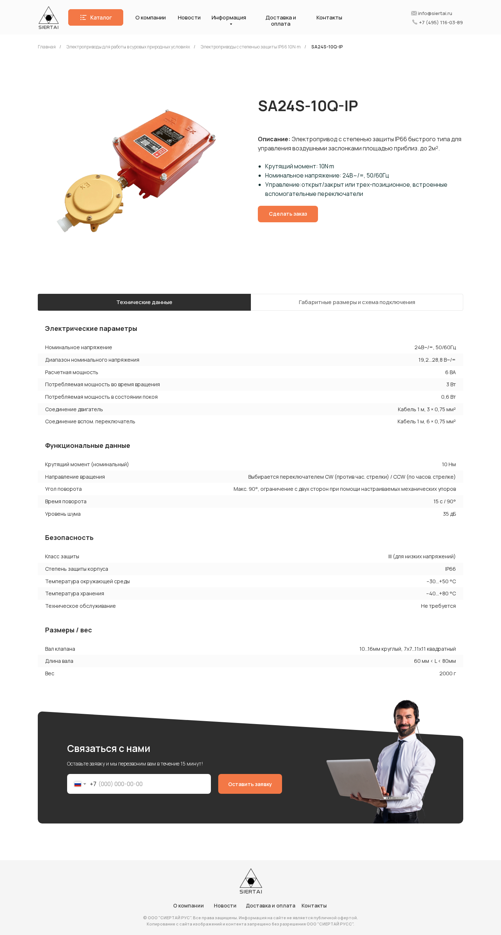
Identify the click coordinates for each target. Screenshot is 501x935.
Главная (47, 47)
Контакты (329, 17)
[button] (95, 17)
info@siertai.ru (435, 13)
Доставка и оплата (281, 21)
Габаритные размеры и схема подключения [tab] (357, 302)
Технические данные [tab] (144, 302)
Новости (189, 17)
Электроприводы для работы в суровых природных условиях (128, 47)
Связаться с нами (108, 748)
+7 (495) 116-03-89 (441, 22)
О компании (150, 17)
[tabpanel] (250, 369)
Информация (229, 17)
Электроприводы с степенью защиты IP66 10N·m (251, 47)
